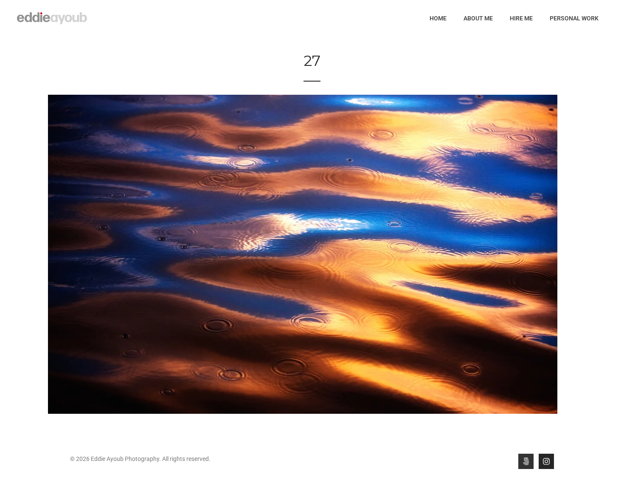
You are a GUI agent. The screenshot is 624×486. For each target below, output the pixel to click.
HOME (438, 18)
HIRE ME (521, 18)
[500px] (526, 461)
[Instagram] (546, 461)
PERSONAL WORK (574, 18)
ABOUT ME (478, 18)
